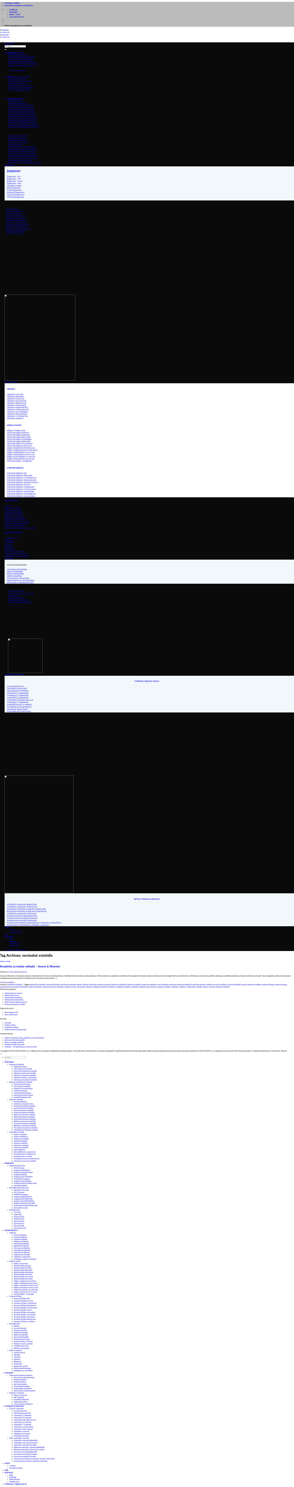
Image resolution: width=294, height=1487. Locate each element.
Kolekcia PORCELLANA (23, 1172)
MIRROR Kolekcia (21, 1194)
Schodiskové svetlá (21, 1436)
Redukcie (17, 1361)
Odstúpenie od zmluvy (13, 993)
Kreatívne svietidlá (117, 984)
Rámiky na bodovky (21, 1348)
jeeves (79, 984)
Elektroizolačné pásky (22, 1368)
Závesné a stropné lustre (23, 1104)
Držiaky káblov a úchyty (23, 1341)
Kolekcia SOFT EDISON (23, 1177)
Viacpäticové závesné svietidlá (26, 1130)
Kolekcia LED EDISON (22, 1181)
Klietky (16, 1326)
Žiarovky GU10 (20, 1228)
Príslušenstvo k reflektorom (25, 1154)
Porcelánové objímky (22, 1250)
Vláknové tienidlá (21, 1332)
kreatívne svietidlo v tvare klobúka (154, 984)
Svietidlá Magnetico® (22, 1097)
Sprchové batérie (20, 1384)
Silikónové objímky (21, 1241)
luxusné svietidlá (233, 984)
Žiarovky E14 (19, 1221)
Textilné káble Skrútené (23, 1274)
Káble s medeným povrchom (25, 1281)
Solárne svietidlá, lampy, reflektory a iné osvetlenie (24, 1038)
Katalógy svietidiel (12, 3)
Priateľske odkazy (12, 1027)
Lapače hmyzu (19, 1352)
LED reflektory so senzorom (25, 1152)
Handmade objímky (21, 1243)
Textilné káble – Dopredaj (24, 1294)
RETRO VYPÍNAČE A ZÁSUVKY (147, 899)
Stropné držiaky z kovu (23, 1310)
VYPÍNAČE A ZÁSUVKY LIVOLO (146, 681)
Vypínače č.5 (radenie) (22, 1417)
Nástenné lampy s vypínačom (25, 1077)
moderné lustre (6, 987)
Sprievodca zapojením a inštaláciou (19, 5)
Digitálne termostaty (22, 1433)
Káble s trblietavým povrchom (25, 1283)
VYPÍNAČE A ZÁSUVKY (14, 675)
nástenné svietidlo (84, 987)
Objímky (12, 1233)
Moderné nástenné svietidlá (25, 1073)
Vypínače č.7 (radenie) (22, 1424)
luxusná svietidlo (219, 984)
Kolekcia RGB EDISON (23, 1197)
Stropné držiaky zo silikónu (24, 1321)
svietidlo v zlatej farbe (187, 987)
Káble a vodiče (15, 1261)
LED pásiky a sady (21, 1208)
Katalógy (12, 941)
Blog (11, 939)
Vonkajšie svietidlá (16, 1132)
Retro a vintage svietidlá (14, 1042)
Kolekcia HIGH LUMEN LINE (25, 1183)
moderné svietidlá (20, 987)
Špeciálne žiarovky (21, 1190)
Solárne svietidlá (20, 1134)
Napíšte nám (14, 946)
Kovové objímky (20, 1235)
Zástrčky (17, 1357)
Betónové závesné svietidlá (24, 1115)
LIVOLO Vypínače (16, 1408)
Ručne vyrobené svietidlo (160, 987)
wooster (212, 987)
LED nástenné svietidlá (23, 1069)
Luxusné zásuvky (20, 1411)
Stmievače (18, 1364)
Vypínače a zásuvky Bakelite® (25, 1440)
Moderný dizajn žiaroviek (15, 1044)
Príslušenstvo (14, 1324)
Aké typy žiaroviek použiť (15, 1040)
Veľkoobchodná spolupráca (15, 1029)
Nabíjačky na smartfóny (23, 1370)
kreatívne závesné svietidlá (179, 984)
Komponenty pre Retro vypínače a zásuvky (30, 1461)
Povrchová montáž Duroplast (25, 1454)
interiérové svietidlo (68, 984)
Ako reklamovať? (11, 1012)
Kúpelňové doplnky (21, 1399)
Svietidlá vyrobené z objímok (25, 1259)
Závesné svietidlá (16, 1099)
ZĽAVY (7, 927)
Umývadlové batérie (22, 1386)
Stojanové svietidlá (21, 1139)
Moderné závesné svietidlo (53, 987)
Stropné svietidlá (20, 1141)
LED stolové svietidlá (22, 1086)
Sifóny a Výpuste (20, 1395)
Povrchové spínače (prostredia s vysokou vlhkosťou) (34, 1459)
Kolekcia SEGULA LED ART (24, 1203)
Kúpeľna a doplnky (16, 1393)
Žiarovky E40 (19, 1226)
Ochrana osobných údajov (15, 1004)
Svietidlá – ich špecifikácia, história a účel (21, 1047)
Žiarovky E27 (19, 1223)
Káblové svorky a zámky (23, 1344)
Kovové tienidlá (20, 1328)
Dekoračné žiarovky (17, 1165)
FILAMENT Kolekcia (22, 1179)
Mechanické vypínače (22, 1413)
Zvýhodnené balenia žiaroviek (25, 1205)
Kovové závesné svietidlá (24, 1110)
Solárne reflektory (21, 1136)
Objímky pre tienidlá (22, 1254)
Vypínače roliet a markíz (23, 1429)
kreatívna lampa (103, 984)
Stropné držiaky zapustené (24, 1317)
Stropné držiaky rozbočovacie (25, 1308)
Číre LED (17, 1212)
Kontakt (8, 1023)
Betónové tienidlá (21, 1335)
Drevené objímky (20, 1237)
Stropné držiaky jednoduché (25, 1305)
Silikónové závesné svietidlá (25, 1121)
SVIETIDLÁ (9, 44)
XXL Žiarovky (19, 1168)
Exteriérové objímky (22, 1252)
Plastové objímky (20, 1239)
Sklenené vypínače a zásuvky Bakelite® (29, 1447)
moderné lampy (281, 984)
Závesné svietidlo (223, 987)
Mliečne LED (19, 1219)
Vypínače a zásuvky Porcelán (25, 1445)
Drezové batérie (20, 1379)
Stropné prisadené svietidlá (24, 1106)
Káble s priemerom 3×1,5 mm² (25, 1292)
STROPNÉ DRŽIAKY (15, 468)
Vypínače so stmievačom (23, 1427)
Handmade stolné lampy (23, 1095)
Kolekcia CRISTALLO (22, 1170)
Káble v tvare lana (21, 1263)
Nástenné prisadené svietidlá (25, 1080)
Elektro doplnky (15, 1350)
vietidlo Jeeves (202, 987)
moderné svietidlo (35, 987)
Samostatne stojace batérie (24, 1390)
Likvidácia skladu (16, 932)
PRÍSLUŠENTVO (11, 501)
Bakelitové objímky (21, 1246)
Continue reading (8, 982)
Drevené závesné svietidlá (24, 1112)
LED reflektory (19, 1149)
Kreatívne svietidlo (133, 984)
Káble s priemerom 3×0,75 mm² (26, 1287)
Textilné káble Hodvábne (23, 1272)
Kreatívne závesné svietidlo (201, 984)
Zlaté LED (18, 1214)
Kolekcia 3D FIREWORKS (24, 1201)
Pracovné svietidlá (21, 1147)
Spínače (17, 1359)
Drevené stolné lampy (22, 1093)
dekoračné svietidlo (37, 984)
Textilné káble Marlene (23, 1268)
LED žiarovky (14, 1210)
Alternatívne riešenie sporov (16, 1002)
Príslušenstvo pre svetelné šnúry (27, 1158)
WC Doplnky (19, 1397)
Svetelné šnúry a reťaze (23, 1156)
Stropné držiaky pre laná (23, 1301)
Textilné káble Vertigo (22, 1266)
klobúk (85, 984)
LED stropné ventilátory (23, 1404)
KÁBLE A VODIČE (14, 425)
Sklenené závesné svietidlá (24, 1117)
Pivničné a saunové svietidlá (25, 1161)
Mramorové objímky (22, 1248)
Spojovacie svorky (21, 1366)
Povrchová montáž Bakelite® (25, 1452)
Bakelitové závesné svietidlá (25, 1125)
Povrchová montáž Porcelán (25, 1456)
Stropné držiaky (15, 1296)
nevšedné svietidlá (122, 987)
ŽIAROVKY (9, 165)
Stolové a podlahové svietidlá (20, 1082)
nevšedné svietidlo (138, 987)
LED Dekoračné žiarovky (19, 1187)
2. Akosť (12, 930)
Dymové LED (19, 1217)
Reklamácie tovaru (12, 995)
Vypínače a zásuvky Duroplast (26, 1442)
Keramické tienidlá (21, 1337)
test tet (24, 972)
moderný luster (70, 987)
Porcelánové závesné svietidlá (25, 1128)
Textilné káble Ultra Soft (23, 1279)
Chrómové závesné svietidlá (25, 1123)
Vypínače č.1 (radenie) (22, 1415)
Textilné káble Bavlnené (23, 1270)
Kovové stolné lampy (22, 1084)
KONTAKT (9, 937)
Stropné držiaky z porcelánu (25, 1314)
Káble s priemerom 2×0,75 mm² (26, 1285)
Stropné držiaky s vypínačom (25, 1303)
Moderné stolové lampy (23, 1088)
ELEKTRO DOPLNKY (13, 533)
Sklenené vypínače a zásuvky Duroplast (29, 1449)
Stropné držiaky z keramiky (24, 1312)
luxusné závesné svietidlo (251, 984)
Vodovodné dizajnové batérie (20, 1375)
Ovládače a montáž (21, 1431)
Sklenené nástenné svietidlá (25, 1075)
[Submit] (5, 49)
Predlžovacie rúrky (21, 1346)
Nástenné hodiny (20, 1402)
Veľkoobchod (14, 943)
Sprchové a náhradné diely (24, 1377)
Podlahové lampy (20, 1091)
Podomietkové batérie (22, 1388)
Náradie (17, 1355)
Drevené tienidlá (20, 1330)
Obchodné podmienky (13, 997)
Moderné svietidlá (5, 961)
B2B (6, 934)
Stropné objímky (20, 1101)
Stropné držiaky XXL (22, 1298)
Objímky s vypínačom (22, 1257)
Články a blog (10, 1025)
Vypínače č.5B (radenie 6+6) (25, 1420)
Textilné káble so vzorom (23, 1276)
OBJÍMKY (11, 389)
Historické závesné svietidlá (25, 1119)
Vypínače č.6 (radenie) (22, 1422)
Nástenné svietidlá (16, 1064)
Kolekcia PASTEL (20, 1174)
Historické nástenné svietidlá (25, 1071)
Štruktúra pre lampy (22, 1339)
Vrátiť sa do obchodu (17, 70)
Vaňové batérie (20, 1382)
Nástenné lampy (20, 1066)
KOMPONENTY (11, 382)
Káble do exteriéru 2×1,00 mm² (26, 1289)
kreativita (92, 984)
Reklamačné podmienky (14, 1000)
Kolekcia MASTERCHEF (23, 1199)
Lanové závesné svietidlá (23, 1108)
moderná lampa (268, 984)
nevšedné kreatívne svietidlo (103, 987)
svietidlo (174, 987)
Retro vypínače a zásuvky (19, 1438)
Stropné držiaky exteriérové (25, 1319)
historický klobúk (53, 984)
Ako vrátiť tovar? (11, 1014)
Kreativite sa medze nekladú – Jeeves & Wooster (30, 966)
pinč (148, 987)
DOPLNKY (9, 558)
